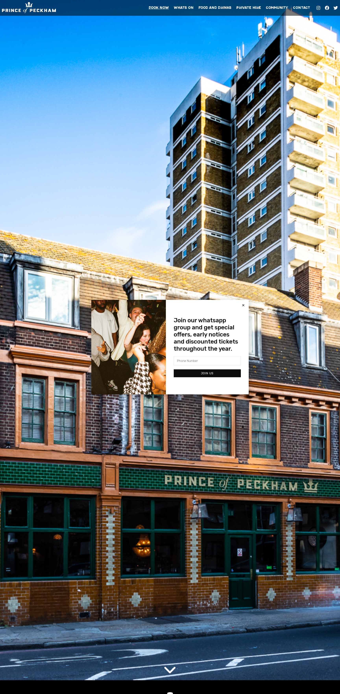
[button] (243, 305)
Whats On (184, 7)
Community (277, 7)
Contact (301, 7)
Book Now (159, 7)
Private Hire (248, 7)
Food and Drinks (215, 7)
